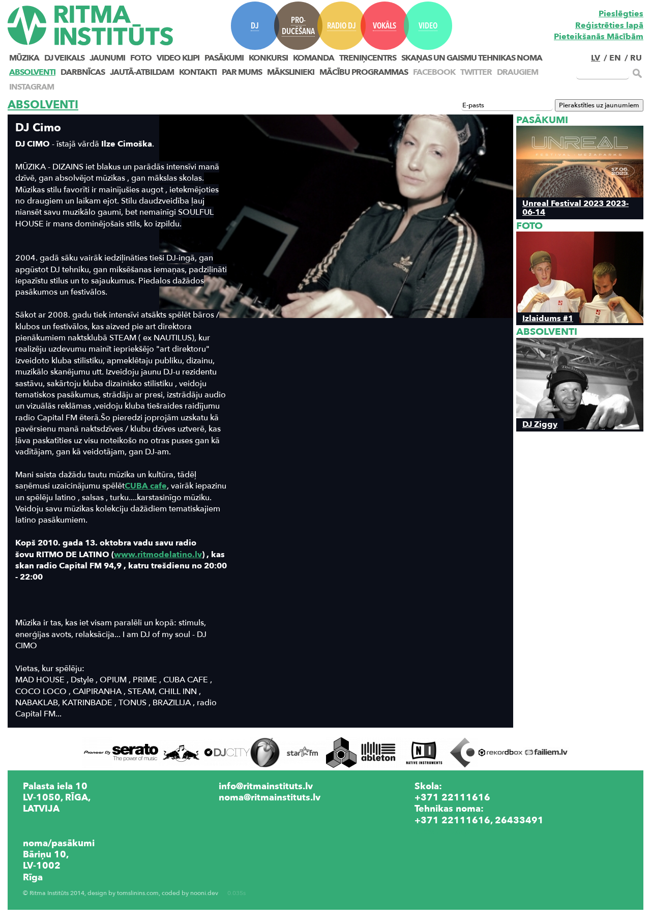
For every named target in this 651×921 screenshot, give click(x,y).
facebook (434, 72)
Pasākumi (224, 58)
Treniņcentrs (367, 58)
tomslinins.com (138, 893)
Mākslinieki (290, 72)
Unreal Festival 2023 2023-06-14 (575, 207)
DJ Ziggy (539, 424)
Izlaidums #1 (547, 318)
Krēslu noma (442, 831)
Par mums (242, 72)
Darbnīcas (83, 72)
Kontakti (198, 72)
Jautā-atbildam (142, 72)
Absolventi (32, 72)
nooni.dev (204, 893)
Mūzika (24, 58)
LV (595, 58)
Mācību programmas (363, 72)
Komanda (313, 58)
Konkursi (268, 58)
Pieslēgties (621, 13)
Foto (141, 58)
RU (636, 58)
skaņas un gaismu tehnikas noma (471, 58)
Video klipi (178, 58)
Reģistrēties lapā (609, 25)
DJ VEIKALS (64, 58)
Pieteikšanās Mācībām (598, 36)
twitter (476, 72)
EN (615, 58)
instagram (31, 87)
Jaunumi (107, 58)
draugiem (517, 72)
